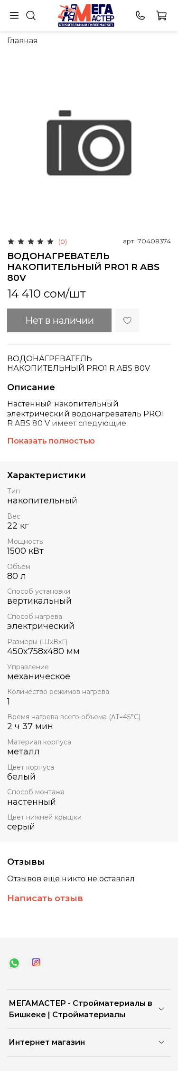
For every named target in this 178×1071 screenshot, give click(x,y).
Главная (22, 40)
